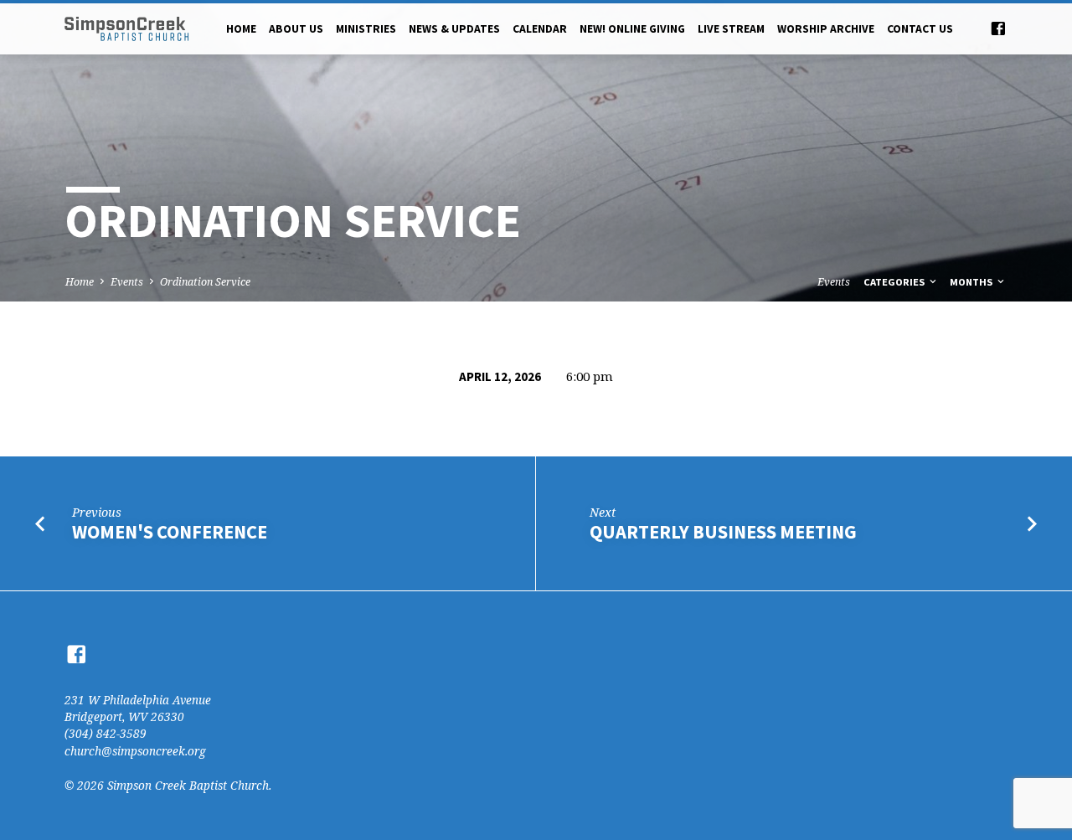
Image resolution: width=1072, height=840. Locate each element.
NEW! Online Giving (632, 29)
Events (127, 282)
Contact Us (920, 29)
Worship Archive (825, 29)
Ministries (366, 29)
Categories (895, 282)
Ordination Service (205, 282)
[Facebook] (998, 28)
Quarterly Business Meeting (723, 532)
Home (241, 29)
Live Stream (731, 29)
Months (972, 282)
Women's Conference (169, 532)
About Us (296, 29)
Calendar (540, 29)
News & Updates (454, 29)
